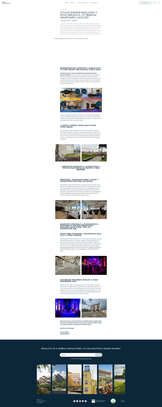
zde (75, 229)
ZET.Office (88, 181)
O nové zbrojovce (94, 2)
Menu (159, 2)
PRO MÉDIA (123, 401)
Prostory (72, 2)
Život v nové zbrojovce (82, 2)
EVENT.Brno (83, 249)
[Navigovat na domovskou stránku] (33, 2)
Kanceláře (63, 20)
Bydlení (66, 2)
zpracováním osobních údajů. (85, 358)
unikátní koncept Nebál (95, 247)
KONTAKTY (123, 400)
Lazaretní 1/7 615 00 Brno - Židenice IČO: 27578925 (41, 401)
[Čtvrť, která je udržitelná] (113, 401)
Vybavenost (74, 20)
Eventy (68, 20)
